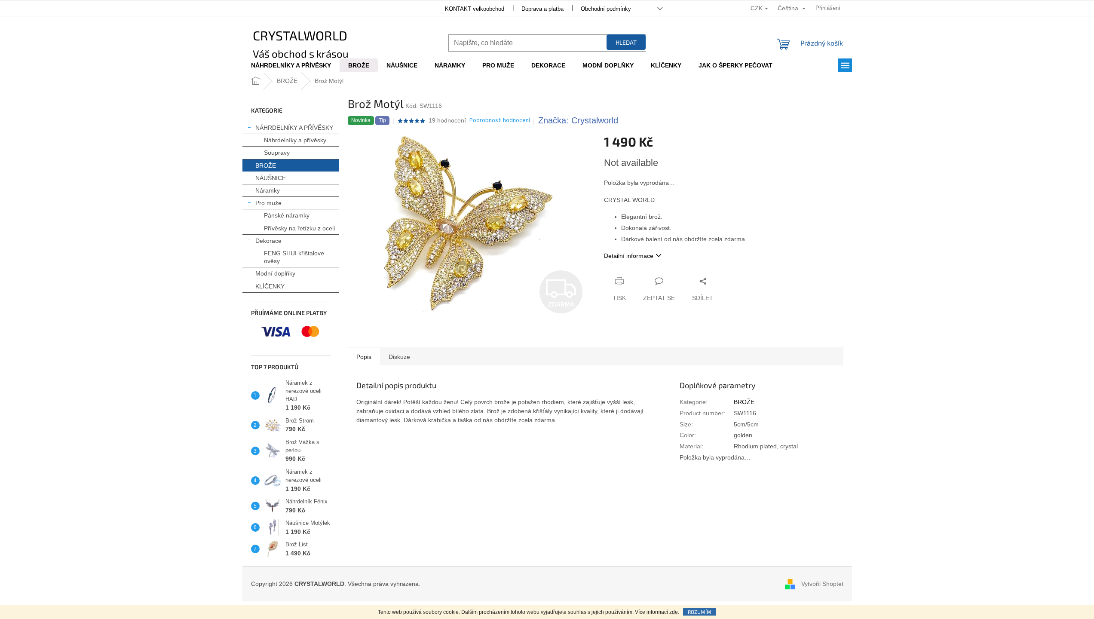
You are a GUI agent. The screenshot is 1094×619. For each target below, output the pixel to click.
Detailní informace (628, 255)
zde (673, 612)
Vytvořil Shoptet (822, 583)
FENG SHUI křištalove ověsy (294, 257)
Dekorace (268, 240)
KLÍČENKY (270, 286)
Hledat (626, 42)
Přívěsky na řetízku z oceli (299, 228)
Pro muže (268, 202)
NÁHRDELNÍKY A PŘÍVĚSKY (294, 127)
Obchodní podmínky (606, 9)
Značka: (578, 120)
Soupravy (277, 152)
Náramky (267, 190)
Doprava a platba (542, 9)
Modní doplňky (275, 273)
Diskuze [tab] (399, 356)
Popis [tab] (363, 356)
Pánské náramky (287, 215)
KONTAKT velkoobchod (474, 9)
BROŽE (265, 165)
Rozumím (699, 612)
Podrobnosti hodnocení (499, 120)
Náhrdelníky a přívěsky (295, 140)
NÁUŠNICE (270, 178)
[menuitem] (291, 65)
